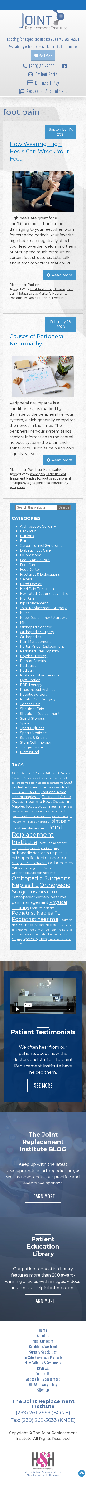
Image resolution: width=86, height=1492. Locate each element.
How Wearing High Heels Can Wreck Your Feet (39, 151)
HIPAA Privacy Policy (43, 1384)
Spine (24, 723)
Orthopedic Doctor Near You (29, 863)
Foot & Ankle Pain (35, 560)
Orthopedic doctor (36, 627)
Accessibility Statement (43, 1379)
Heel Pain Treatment (37, 589)
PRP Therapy (31, 685)
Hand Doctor (31, 584)
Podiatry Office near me (44, 929)
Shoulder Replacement (40, 714)
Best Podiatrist (41, 289)
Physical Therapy (34, 656)
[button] (81, 1473)
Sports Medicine (33, 733)
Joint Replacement (29, 828)
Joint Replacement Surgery (43, 608)
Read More (62, 275)
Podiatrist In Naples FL (44, 908)
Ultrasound (29, 752)
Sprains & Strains (33, 738)
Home (43, 1330)
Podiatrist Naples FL (36, 913)
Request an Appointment (46, 91)
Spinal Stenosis (32, 718)
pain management (30, 902)
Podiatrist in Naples (24, 298)
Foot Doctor (30, 570)
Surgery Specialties (43, 1351)
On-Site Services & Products (43, 1357)
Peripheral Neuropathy (44, 470)
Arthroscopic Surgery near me (40, 778)
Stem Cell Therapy (35, 742)
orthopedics (60, 862)
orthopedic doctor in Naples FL (40, 852)
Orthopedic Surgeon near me (33, 873)
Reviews (43, 1368)
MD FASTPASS (43, 55)
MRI (23, 622)
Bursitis (26, 541)
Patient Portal (46, 74)
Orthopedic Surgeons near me (41, 888)
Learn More (43, 1196)
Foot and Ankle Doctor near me (41, 799)
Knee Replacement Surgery (43, 618)
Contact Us (43, 1373)
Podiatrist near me (52, 298)
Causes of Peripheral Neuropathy (37, 340)
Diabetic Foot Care (35, 550)
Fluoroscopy (30, 555)
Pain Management (35, 642)
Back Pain (28, 531)
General (26, 579)
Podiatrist (28, 666)
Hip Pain (27, 598)
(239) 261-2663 (42, 66)
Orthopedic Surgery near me (39, 897)
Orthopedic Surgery (37, 632)
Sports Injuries (32, 728)
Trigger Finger (32, 747)
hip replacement (34, 603)
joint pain (60, 821)
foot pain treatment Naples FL (46, 811)
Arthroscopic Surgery (38, 526)
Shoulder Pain (32, 709)
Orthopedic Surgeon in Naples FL (34, 868)
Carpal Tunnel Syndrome (41, 546)
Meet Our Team (43, 1341)
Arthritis (16, 773)
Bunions (59, 289)
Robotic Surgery (34, 694)
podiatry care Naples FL (42, 925)
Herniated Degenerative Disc (44, 594)
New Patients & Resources (43, 1362)
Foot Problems (60, 816)
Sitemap (43, 1389)
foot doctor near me (46, 806)
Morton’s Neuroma (52, 293)
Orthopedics (30, 637)
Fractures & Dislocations (40, 574)
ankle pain (37, 474)
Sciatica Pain (30, 704)
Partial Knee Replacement (42, 646)
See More (43, 1085)
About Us (43, 1335)
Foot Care (28, 565)
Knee (24, 613)
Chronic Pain (54, 787)
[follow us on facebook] (64, 66)
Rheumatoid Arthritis (37, 690)
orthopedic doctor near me (39, 857)
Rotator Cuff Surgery (38, 699)
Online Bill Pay (47, 83)
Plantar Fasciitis (33, 661)
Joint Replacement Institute (37, 834)
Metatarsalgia (27, 293)
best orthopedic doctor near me (46, 783)
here (52, 46)
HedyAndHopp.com (49, 1474)
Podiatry (34, 285)
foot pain (48, 478)
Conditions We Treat (43, 1346)
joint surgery (50, 848)
